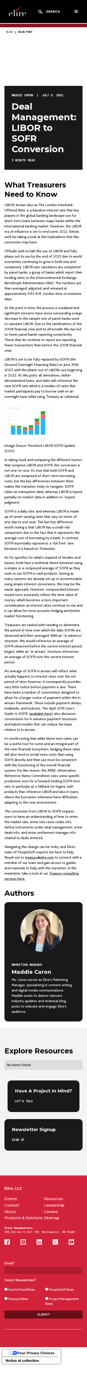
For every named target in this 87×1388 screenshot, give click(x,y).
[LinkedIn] (39, 1242)
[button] (76, 11)
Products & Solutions (23, 1218)
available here (41, 714)
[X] (55, 1242)
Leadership (54, 1205)
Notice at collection (22, 1360)
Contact (11, 1205)
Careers (51, 1212)
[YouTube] (71, 1242)
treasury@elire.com (39, 857)
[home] (16, 11)
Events (10, 1199)
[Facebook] (7, 1242)
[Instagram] (23, 1242)
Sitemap (51, 1218)
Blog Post (25, 32)
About (10, 1212)
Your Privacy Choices (35, 1353)
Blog (9, 32)
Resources (53, 1199)
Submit (43, 1314)
